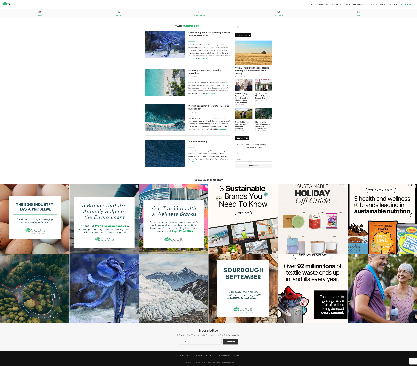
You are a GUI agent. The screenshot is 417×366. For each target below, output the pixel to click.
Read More (202, 59)
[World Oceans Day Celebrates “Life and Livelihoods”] (165, 117)
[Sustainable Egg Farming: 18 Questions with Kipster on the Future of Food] (243, 85)
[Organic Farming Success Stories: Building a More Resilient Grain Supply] (253, 53)
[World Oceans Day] (165, 153)
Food (311, 4)
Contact (393, 4)
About (383, 4)
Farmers (323, 4)
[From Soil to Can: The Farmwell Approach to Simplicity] (243, 113)
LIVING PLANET (359, 4)
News (373, 4)
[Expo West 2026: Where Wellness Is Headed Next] (263, 85)
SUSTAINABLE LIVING (340, 4)
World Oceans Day (197, 141)
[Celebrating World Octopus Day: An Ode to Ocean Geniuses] (165, 44)
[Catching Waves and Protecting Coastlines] (165, 82)
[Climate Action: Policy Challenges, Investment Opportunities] (263, 113)
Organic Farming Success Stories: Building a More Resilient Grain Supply (252, 70)
